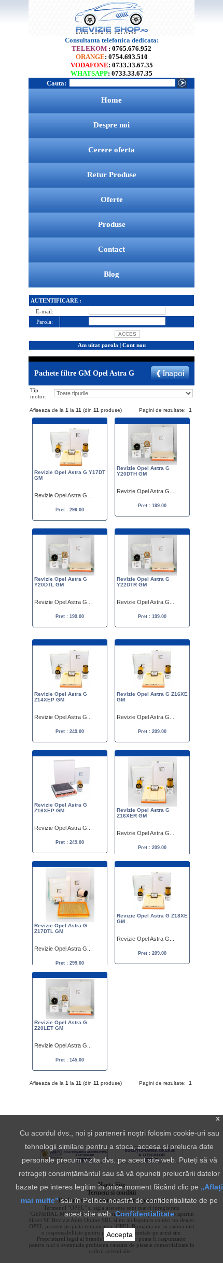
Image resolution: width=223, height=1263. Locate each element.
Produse (112, 224)
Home (111, 100)
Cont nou (134, 345)
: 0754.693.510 (112, 57)
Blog (111, 274)
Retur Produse (111, 174)
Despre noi (111, 125)
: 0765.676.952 (111, 48)
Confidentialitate (144, 1214)
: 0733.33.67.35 (112, 65)
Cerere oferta (111, 150)
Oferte (112, 199)
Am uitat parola (98, 345)
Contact (111, 249)
